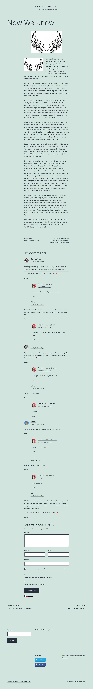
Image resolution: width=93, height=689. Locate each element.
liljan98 (33, 422)
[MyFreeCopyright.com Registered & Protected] (74, 656)
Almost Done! (51, 273)
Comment (28, 532)
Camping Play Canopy (47, 512)
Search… (10, 630)
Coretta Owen (36, 259)
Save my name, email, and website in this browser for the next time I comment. (46, 570)
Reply (26, 278)
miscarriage (60, 240)
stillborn (57, 242)
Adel (32, 493)
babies (64, 238)
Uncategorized (65, 242)
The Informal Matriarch (46, 7)
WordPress (82, 681)
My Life (66, 240)
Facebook (41, 664)
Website (26, 560)
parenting (52, 242)
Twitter (40, 659)
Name (26, 550)
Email (50, 550)
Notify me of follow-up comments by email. (38, 577)
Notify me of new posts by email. (35, 584)
